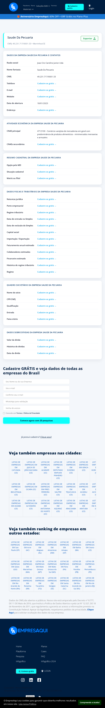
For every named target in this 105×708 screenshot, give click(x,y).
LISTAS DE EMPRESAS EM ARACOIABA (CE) (71, 505)
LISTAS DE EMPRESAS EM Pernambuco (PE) (90, 566)
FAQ (43, 656)
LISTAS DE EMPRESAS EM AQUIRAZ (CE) (58, 505)
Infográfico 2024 (48, 661)
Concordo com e (23, 413)
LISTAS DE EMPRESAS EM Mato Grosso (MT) (39, 566)
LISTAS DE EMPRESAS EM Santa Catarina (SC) (64, 583)
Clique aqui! (46, 437)
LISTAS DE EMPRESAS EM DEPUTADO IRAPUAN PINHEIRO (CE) (58, 470)
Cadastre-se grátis (45, 83)
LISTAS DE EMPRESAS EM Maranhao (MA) (27, 566)
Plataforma (26, 6)
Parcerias (54, 6)
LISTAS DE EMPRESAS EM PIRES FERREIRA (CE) (45, 489)
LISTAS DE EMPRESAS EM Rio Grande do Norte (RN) (15, 583)
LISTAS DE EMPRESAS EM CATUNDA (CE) (16, 467)
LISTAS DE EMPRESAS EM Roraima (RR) (27, 583)
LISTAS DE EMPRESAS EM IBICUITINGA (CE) (16, 489)
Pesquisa (20, 656)
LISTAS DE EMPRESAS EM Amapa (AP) (64, 547)
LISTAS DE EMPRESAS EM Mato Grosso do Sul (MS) (52, 566)
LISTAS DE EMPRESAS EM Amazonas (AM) (52, 547)
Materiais (27, 9)
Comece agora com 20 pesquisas (36, 420)
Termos (19, 413)
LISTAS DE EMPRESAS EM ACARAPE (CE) (45, 467)
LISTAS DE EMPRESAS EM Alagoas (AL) (39, 547)
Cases (43, 651)
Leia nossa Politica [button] (27, 704)
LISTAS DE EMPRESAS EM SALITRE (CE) (58, 489)
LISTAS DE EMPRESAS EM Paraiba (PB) (76, 566)
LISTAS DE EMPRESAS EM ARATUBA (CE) (83, 505)
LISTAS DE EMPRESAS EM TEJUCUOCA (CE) (71, 489)
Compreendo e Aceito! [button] (90, 702)
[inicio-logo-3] (13, 6)
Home (19, 646)
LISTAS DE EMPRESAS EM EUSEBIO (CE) (71, 467)
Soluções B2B (42, 6)
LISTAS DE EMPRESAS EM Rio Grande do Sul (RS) (76, 583)
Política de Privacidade (32, 413)
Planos (33, 6)
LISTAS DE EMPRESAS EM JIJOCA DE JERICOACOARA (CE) (30, 467)
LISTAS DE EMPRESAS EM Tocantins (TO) (39, 583)
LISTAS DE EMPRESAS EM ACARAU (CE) (83, 489)
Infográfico (20, 661)
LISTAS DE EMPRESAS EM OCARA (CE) (31, 487)
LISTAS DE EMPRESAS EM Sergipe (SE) (52, 583)
